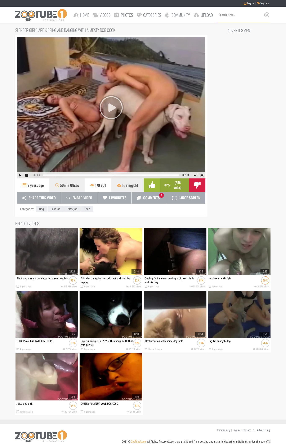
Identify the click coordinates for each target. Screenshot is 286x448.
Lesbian (56, 209)
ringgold (132, 185)
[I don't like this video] (197, 185)
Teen (87, 209)
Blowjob (72, 209)
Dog (41, 209)
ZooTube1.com (138, 441)
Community (223, 430)
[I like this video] (152, 185)
